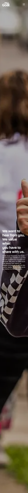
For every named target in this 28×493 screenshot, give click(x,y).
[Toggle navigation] (24, 4)
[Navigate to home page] (6, 4)
